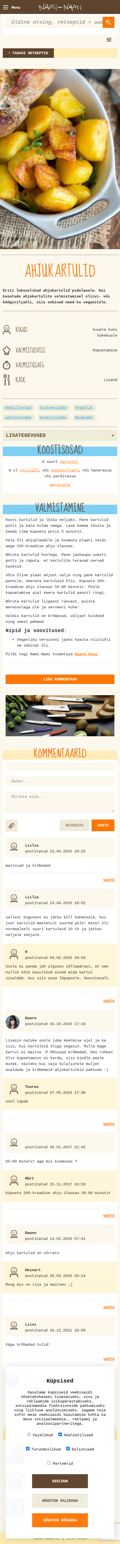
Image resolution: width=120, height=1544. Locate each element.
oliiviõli (30, 470)
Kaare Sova (86, 654)
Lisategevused (26, 435)
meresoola (60, 485)
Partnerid (63, 1463)
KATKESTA (74, 825)
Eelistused (83, 1449)
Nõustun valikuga (60, 1500)
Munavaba (84, 417)
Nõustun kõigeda (60, 1520)
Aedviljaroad (17, 407)
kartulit (69, 461)
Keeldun (60, 1481)
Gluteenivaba (53, 407)
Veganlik (84, 407)
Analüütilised (78, 1435)
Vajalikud (43, 1435)
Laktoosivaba (17, 417)
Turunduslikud (46, 1449)
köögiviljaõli (65, 470)
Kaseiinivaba (53, 417)
